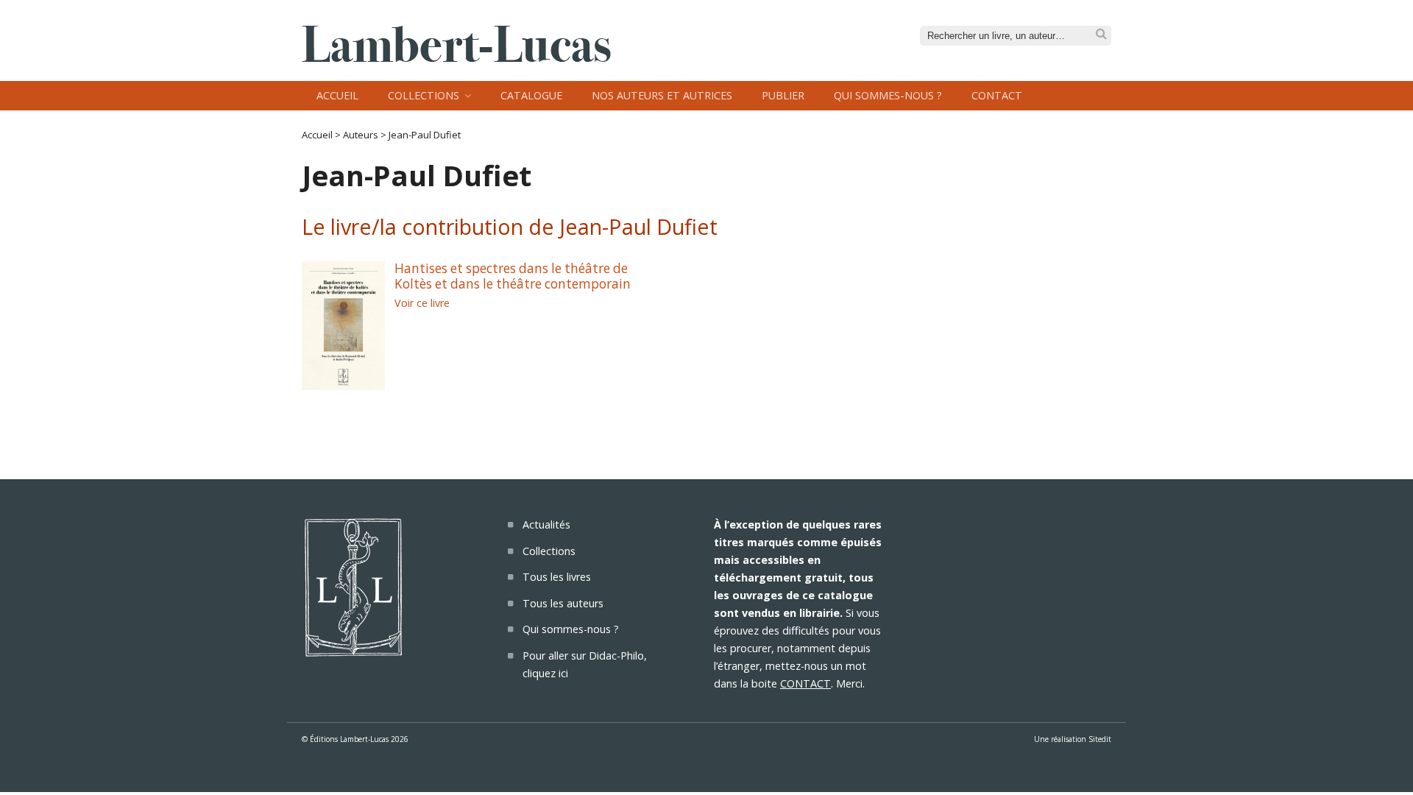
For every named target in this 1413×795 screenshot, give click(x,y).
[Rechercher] (1101, 34)
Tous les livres (557, 577)
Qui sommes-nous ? (888, 95)
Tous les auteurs (563, 603)
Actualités (546, 524)
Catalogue (531, 95)
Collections (423, 95)
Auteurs (360, 134)
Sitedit (1099, 739)
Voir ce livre (422, 303)
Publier (783, 95)
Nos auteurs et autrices (662, 95)
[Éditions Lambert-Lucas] (456, 57)
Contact (996, 95)
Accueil (337, 95)
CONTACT (805, 683)
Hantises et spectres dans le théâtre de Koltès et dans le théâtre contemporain (512, 276)
